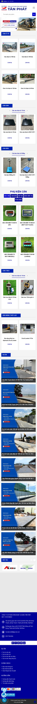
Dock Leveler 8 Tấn (27, 338)
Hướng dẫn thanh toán (9, 679)
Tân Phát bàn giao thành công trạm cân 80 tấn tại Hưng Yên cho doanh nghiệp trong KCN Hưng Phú (18, 478)
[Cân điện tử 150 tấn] (27, 47)
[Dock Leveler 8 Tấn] (27, 328)
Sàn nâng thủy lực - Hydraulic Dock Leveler (10, 339)
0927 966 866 (10, 1)
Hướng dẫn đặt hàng (8, 681)
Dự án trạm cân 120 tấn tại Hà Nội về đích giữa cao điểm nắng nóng (18, 429)
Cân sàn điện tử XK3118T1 (27, 132)
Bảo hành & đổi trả (8, 668)
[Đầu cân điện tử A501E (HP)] (9, 213)
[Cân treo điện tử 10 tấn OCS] (9, 287)
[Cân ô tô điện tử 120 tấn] (9, 78)
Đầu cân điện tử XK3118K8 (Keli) (9, 255)
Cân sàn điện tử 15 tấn (9, 132)
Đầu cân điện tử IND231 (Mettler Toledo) (27, 224)
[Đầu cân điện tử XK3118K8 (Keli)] (9, 244)
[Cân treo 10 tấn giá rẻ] (27, 287)
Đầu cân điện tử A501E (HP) (9, 224)
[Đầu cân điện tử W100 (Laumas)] (27, 244)
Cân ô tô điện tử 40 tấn (27, 88)
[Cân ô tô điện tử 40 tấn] (27, 78)
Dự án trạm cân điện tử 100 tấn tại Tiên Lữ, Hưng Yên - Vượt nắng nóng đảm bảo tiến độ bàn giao (18, 454)
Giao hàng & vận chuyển (9, 670)
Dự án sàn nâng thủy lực (9, 658)
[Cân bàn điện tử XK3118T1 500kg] (27, 165)
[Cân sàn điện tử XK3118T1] (27, 122)
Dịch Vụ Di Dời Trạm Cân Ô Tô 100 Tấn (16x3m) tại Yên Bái (18, 404)
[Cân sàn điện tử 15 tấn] (9, 122)
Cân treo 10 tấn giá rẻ (27, 297)
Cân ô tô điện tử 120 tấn (10, 88)
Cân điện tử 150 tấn (27, 56)
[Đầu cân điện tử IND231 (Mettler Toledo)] (27, 213)
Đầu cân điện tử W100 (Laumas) (27, 255)
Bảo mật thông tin (8, 666)
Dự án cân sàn (6, 652)
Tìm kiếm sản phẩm (8, 683)
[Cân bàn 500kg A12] (9, 165)
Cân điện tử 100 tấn (9, 56)
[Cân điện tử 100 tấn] (9, 47)
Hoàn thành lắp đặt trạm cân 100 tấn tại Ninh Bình (18, 503)
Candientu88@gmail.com (13, 632)
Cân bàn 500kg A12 (9, 175)
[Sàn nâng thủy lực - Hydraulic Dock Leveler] (9, 328)
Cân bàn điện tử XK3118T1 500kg (27, 176)
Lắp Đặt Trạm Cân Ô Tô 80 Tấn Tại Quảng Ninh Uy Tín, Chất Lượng (18, 380)
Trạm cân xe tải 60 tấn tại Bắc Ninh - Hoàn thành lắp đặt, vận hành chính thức (18, 528)
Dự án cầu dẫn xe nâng (9, 656)
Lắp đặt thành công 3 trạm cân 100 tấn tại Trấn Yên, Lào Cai (18, 552)
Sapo (22, 702)
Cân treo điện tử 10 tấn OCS (9, 298)
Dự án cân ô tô (7, 654)
